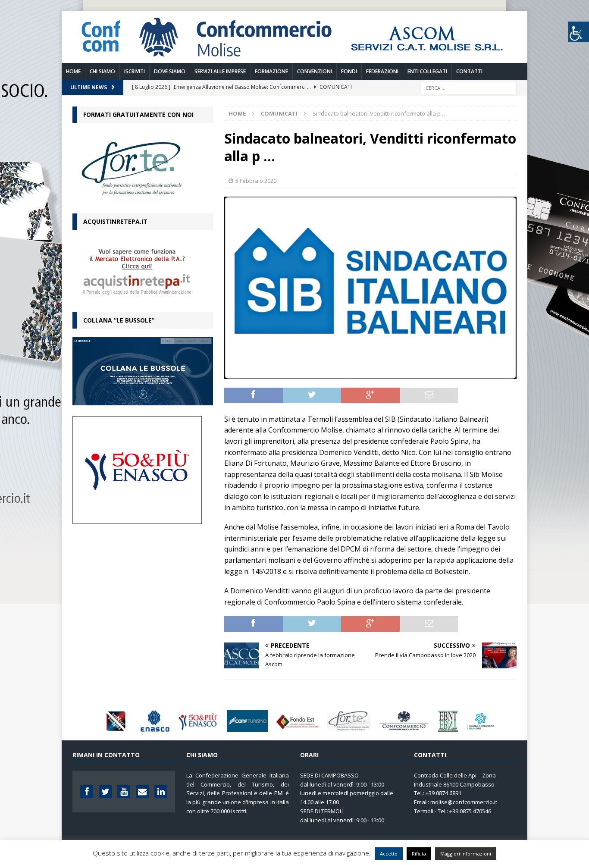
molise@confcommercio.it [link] (463, 802)
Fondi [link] (349, 71)
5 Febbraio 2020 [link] (255, 181)
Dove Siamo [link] (169, 71)
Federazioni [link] (382, 71)
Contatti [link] (469, 71)
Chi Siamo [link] (102, 71)
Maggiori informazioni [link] (465, 853)
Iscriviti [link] (134, 71)
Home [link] (73, 71)
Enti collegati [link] (427, 71)
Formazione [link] (271, 71)
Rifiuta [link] (419, 853)
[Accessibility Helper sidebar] (578, 32)
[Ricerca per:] (469, 87)
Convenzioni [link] (314, 71)
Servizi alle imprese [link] (220, 71)
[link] (294, 57)
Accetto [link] (389, 853)
